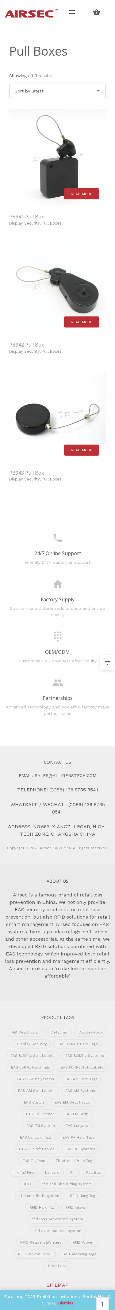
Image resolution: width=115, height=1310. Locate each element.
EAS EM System (40, 1126)
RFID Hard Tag (42, 1207)
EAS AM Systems (80, 1090)
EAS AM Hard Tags (81, 1079)
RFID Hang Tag (82, 1196)
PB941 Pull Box (26, 216)
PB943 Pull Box (26, 472)
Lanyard (52, 1172)
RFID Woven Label (35, 1254)
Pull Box (93, 1172)
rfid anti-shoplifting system (67, 1184)
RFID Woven (83, 1242)
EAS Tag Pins (33, 1161)
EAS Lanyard (77, 1126)
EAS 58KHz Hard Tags (30, 1067)
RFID (27, 1184)
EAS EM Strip (76, 1114)
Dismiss (65, 1302)
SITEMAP (57, 1285)
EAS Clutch (34, 1102)
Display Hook (91, 1032)
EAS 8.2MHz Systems (84, 1055)
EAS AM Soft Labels (36, 1090)
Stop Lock (57, 1266)
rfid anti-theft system (39, 1196)
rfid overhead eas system (57, 1231)
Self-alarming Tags (79, 1254)
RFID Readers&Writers (41, 1242)
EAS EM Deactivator (73, 1102)
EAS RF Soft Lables (37, 1149)
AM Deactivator (26, 1032)
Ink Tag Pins (23, 1172)
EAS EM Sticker (40, 1114)
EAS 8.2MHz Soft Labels (32, 1055)
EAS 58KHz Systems (35, 1079)
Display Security (24, 223)
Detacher (59, 1032)
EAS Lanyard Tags (36, 1137)
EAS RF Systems (80, 1149)
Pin (72, 1172)
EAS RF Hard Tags (78, 1137)
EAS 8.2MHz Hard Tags (77, 1044)
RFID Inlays (75, 1207)
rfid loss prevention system (57, 1219)
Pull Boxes (52, 223)
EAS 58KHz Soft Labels (82, 1067)
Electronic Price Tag (74, 1161)
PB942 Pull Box (26, 344)
